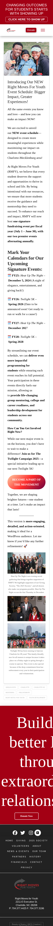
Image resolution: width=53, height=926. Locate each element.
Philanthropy (24, 692)
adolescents (11, 687)
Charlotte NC (39, 687)
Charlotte (25, 687)
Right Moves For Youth (15, 697)
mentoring (10, 692)
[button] (43, 30)
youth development (37, 697)
